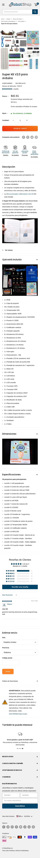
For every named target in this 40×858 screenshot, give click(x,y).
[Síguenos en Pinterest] (16, 826)
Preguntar (25, 155)
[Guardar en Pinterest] (27, 137)
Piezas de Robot (17, 19)
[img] (7, 601)
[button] (7, 89)
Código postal (7, 658)
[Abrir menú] (3, 5)
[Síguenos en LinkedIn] (29, 826)
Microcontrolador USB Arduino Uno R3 (19, 194)
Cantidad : (6, 120)
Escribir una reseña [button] (20, 587)
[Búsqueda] (35, 11)
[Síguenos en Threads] (33, 826)
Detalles (5, 155)
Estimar (8, 671)
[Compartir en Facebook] (23, 137)
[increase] (27, 120)
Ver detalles (15, 155)
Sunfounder (7, 83)
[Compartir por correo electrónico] (36, 137)
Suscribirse (20, 806)
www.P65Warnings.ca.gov (18, 714)
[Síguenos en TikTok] (24, 826)
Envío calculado (16, 106)
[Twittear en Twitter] (32, 137)
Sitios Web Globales (8, 816)
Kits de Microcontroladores (8, 21)
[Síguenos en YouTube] (20, 826)
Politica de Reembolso (10, 681)
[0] (36, 4)
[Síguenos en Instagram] (12, 826)
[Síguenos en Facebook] (3, 826)
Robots (8, 19)
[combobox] (17, 11)
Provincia (5, 648)
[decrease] (13, 120)
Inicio (2, 19)
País (3, 637)
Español (27, 816)
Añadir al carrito (20, 128)
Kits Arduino (21, 21)
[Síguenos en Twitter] (8, 826)
